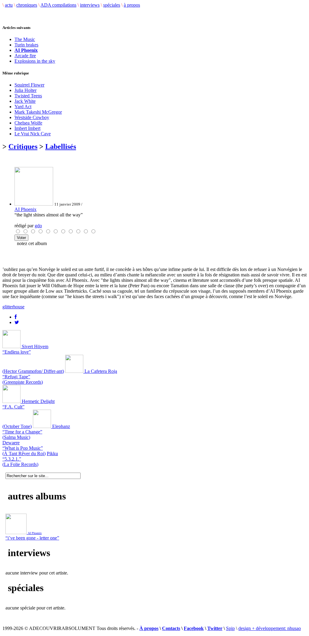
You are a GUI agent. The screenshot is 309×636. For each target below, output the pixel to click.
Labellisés (60, 146)
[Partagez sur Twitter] (16, 322)
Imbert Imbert (27, 128)
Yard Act (22, 106)
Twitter (214, 628)
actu (9, 5)
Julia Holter (25, 90)
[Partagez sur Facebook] (15, 317)
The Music (24, 39)
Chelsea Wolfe (28, 122)
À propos (148, 628)
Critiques (22, 146)
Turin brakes (26, 44)
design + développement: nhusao (269, 628)
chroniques (26, 5)
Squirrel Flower (29, 84)
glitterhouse (13, 306)
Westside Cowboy (31, 117)
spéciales (111, 5)
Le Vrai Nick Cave (32, 133)
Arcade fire (25, 55)
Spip (230, 628)
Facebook (194, 628)
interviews (90, 5)
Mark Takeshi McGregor (38, 112)
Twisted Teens (28, 95)
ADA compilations (58, 5)
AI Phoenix (25, 209)
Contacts (171, 628)
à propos (132, 5)
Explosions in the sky (34, 61)
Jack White (25, 101)
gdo (38, 225)
